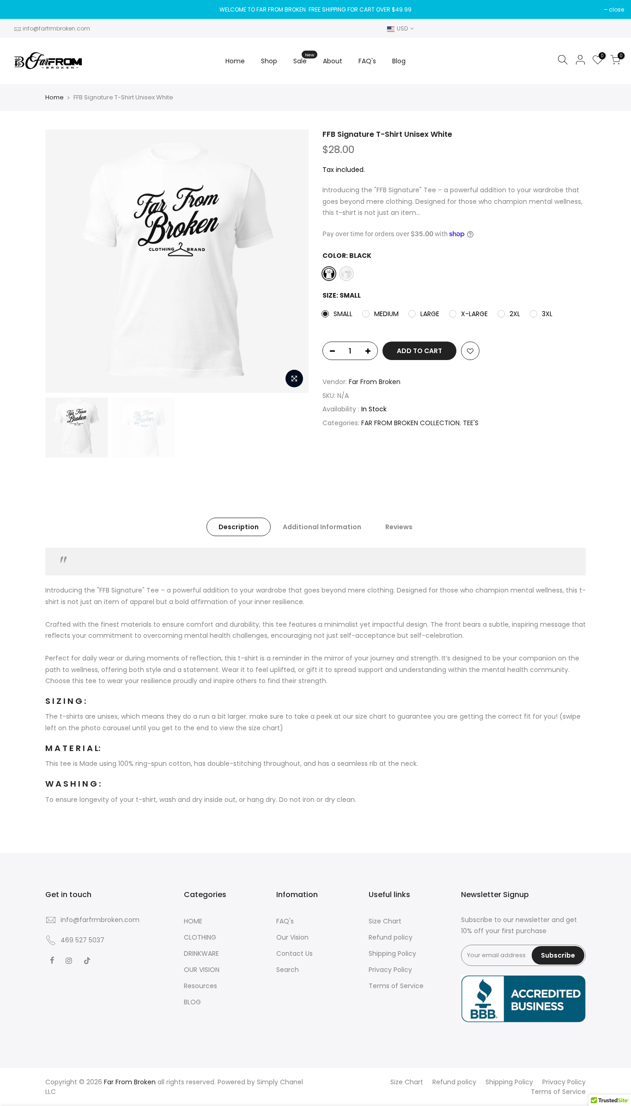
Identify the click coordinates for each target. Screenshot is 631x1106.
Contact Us (294, 953)
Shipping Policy (392, 953)
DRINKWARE (201, 953)
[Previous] (61, 261)
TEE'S (471, 423)
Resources (200, 985)
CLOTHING (200, 937)
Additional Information (322, 527)
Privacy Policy (390, 969)
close (616, 9)
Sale (303, 59)
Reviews (399, 527)
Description (238, 527)
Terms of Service (396, 985)
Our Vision (292, 937)
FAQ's (367, 61)
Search (287, 969)
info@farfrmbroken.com (56, 28)
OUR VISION (201, 969)
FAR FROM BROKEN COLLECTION (410, 423)
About (332, 61)
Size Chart (385, 921)
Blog (399, 61)
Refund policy (391, 937)
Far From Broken (374, 381)
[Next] (292, 261)
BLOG (192, 1002)
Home (235, 61)
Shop (269, 61)
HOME (193, 921)
